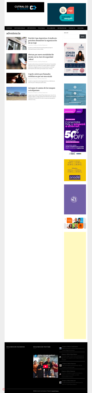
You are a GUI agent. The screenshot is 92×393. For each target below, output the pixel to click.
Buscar (66, 32)
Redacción (44, 45)
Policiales (41, 28)
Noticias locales (19, 28)
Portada (9, 28)
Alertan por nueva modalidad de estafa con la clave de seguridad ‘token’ (41, 57)
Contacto (72, 28)
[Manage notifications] (4, 389)
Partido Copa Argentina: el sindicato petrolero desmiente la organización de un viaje (42, 40)
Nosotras (81, 28)
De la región (51, 28)
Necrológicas (62, 28)
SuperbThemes (55, 391)
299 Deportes (31, 28)
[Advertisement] (75, 285)
